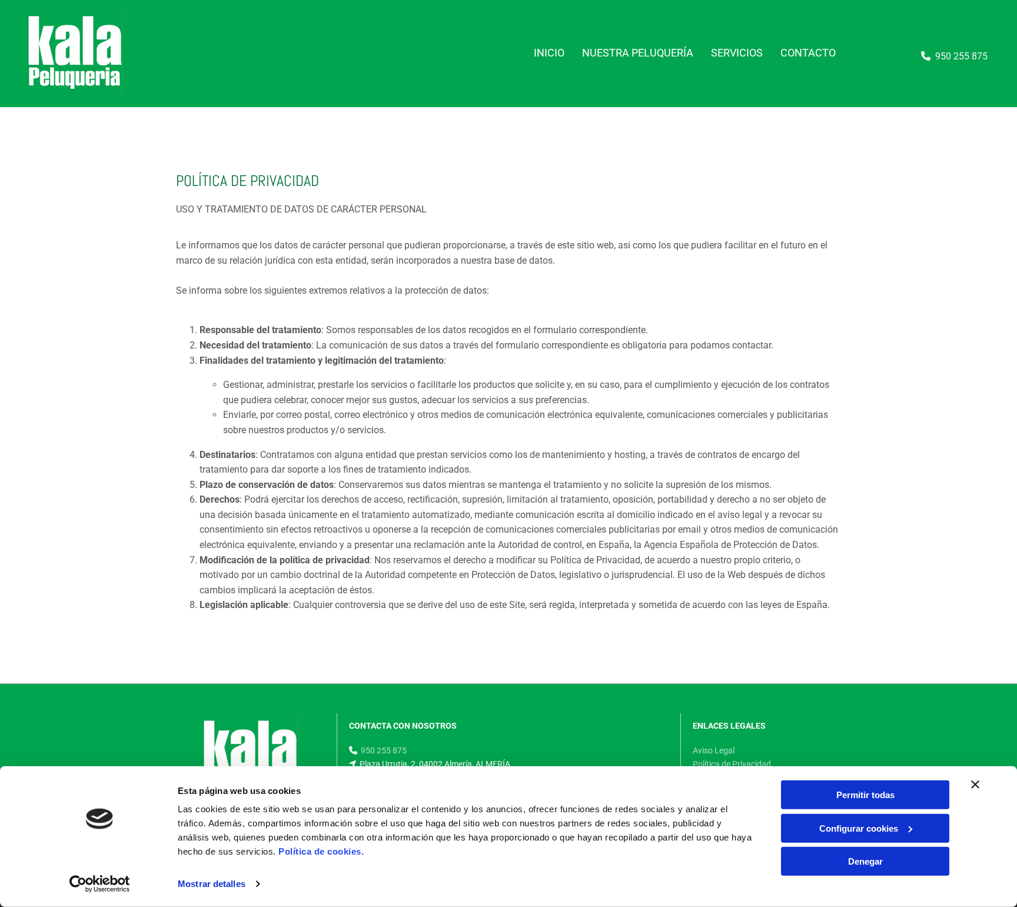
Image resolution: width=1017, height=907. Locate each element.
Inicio (549, 52)
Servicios (737, 52)
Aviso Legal (713, 750)
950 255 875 (961, 56)
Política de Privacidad (732, 764)
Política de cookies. (321, 851)
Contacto (808, 52)
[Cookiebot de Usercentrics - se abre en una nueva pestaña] (99, 884)
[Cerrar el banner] (975, 784)
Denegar (865, 861)
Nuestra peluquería (637, 52)
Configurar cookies (858, 828)
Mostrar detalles (211, 884)
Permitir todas (865, 795)
